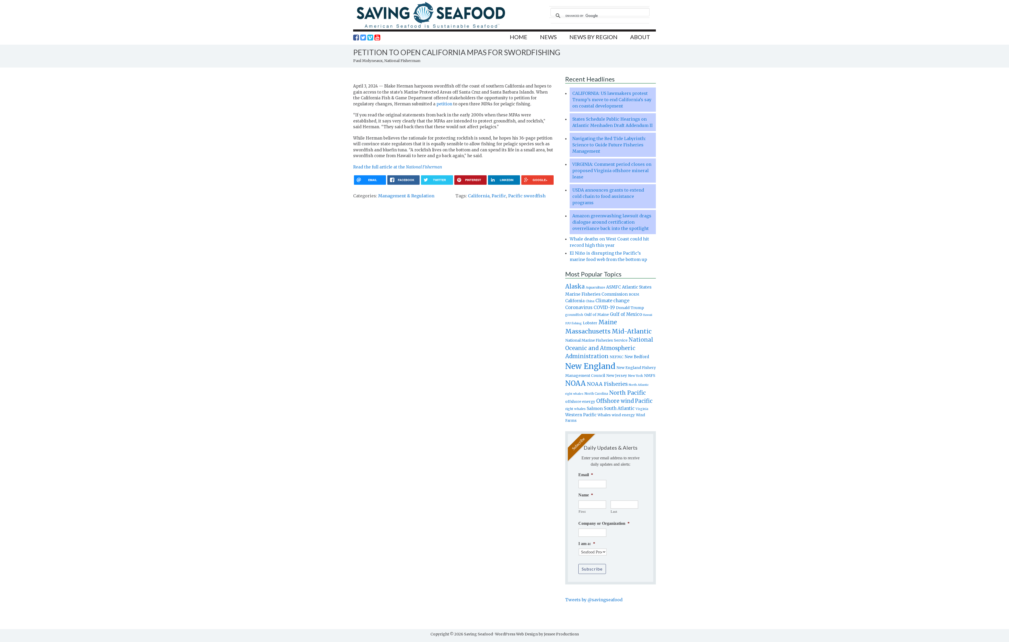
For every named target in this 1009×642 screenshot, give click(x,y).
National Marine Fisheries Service (596, 340)
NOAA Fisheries (607, 384)
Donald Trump (630, 307)
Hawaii (647, 315)
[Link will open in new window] (356, 38)
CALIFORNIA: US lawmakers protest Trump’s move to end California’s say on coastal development (611, 100)
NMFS (649, 375)
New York (635, 376)
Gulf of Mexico (626, 314)
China (590, 301)
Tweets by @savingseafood (593, 599)
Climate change (612, 301)
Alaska (575, 286)
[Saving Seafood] (430, 27)
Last (614, 511)
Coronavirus (579, 307)
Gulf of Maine (596, 314)
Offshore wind (615, 401)
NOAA (575, 383)
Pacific (499, 195)
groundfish (574, 315)
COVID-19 (604, 307)
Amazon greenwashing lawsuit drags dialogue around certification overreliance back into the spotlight (611, 222)
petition (444, 103)
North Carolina (596, 394)
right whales (575, 409)
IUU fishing (573, 323)
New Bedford (637, 356)
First (582, 511)
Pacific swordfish (526, 195)
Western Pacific (580, 414)
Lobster (590, 323)
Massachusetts (588, 331)
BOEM (634, 294)
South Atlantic (619, 408)
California (479, 195)
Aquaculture (595, 287)
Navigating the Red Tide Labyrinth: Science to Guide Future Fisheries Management (609, 145)
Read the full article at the (397, 167)
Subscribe (592, 568)
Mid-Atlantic (632, 331)
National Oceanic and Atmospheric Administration (609, 347)
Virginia (642, 409)
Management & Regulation (406, 195)
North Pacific (627, 392)
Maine (607, 322)
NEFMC (617, 357)
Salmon (595, 408)
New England (590, 366)
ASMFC (613, 287)
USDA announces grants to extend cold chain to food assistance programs (608, 196)
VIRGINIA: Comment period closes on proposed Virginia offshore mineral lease (611, 170)
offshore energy (580, 401)
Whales (604, 415)
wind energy (623, 415)
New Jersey (616, 375)
